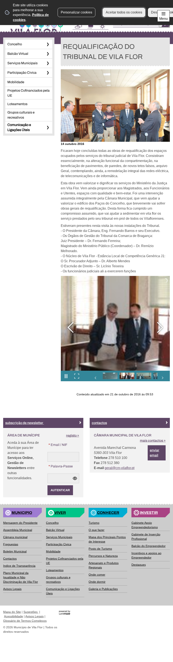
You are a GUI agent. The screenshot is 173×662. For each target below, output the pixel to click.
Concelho (14, 44)
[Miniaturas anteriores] (95, 377)
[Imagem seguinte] (160, 327)
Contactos (99, 423)
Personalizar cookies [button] (76, 12)
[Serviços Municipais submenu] (47, 63)
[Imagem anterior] (70, 327)
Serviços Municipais (22, 63)
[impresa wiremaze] (64, 612)
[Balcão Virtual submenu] (47, 53)
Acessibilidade (13, 616)
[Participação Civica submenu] (47, 72)
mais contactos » (153, 440)
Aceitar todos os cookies (124, 12)
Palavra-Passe (64, 466)
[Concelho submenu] (47, 44)
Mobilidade (15, 82)
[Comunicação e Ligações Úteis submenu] (47, 127)
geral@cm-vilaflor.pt (119, 468)
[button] (110, 376)
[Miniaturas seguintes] (162, 377)
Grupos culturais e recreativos (21, 115)
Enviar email (154, 452)
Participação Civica (21, 72)
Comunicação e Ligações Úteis (19, 127)
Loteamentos (17, 104)
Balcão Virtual (17, 53)
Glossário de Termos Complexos (25, 620)
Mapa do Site (12, 612)
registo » (72, 435)
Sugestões (30, 612)
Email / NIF (64, 445)
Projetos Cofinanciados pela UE (28, 93)
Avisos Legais (34, 616)
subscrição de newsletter (24, 423)
